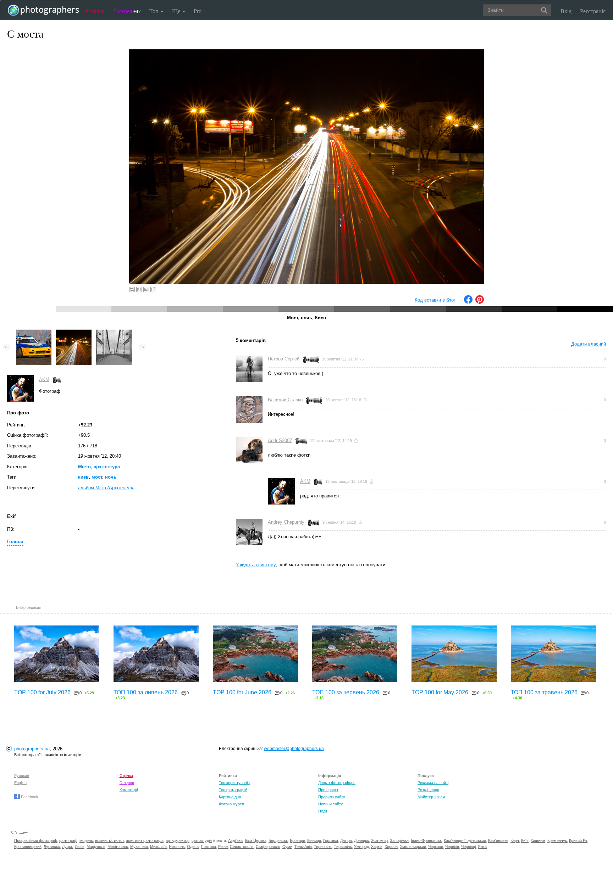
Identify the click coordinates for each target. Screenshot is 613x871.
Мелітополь (117, 846)
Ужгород (361, 846)
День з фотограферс (336, 783)
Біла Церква (255, 840)
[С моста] (74, 333)
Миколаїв (158, 846)
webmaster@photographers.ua (294, 748)
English (20, 783)
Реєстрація (593, 11)
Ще (177, 11)
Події (322, 811)
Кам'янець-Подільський (465, 840)
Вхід (565, 11)
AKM (44, 379)
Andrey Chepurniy (286, 522)
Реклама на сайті (433, 783)
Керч (514, 840)
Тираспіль (343, 846)
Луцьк (67, 846)
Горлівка (330, 840)
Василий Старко (285, 399)
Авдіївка (235, 840)
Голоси (15, 541)
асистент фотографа (145, 840)
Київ (525, 840)
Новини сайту (330, 804)
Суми (287, 846)
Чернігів (452, 846)
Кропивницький (28, 846)
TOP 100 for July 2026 (42, 692)
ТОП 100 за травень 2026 (544, 692)
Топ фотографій (233, 790)
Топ (154, 11)
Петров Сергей (283, 359)
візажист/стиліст (109, 840)
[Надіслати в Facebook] (468, 302)
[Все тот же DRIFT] (33, 333)
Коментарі (129, 790)
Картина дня (230, 797)
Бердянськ (278, 840)
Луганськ (52, 846)
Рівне (223, 846)
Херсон (391, 846)
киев (83, 477)
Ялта (482, 846)
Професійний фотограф (35, 840)
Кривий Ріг (578, 840)
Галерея (127, 11)
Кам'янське (498, 840)
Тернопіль (323, 846)
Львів (79, 846)
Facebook (29, 797)
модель (86, 840)
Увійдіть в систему (256, 564)
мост (97, 477)
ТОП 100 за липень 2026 (146, 692)
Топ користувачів (234, 783)
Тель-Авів (303, 846)
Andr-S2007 (280, 440)
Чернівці (468, 846)
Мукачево (139, 846)
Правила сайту (331, 797)
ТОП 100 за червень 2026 (345, 692)
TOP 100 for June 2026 (242, 692)
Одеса (193, 846)
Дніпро (346, 840)
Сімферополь (268, 846)
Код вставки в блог (435, 300)
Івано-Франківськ (426, 840)
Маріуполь (96, 846)
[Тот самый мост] (114, 333)
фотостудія (202, 840)
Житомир (379, 840)
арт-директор (177, 840)
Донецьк (361, 840)
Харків (376, 846)
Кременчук (557, 840)
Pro (197, 11)
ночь (110, 477)
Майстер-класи (431, 797)
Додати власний (588, 344)
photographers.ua (32, 748)
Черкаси (435, 846)
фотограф (68, 840)
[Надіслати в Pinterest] (479, 302)
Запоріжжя (399, 840)
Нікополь (177, 846)
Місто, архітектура (99, 466)
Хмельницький (413, 846)
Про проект (328, 790)
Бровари (297, 840)
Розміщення (428, 790)
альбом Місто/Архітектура (106, 487)
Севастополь (242, 846)
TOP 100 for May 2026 (440, 692)
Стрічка (95, 11)
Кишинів (538, 840)
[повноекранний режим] (153, 289)
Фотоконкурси (231, 804)
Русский (21, 775)
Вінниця (314, 840)
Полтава (208, 846)
